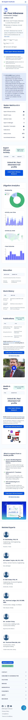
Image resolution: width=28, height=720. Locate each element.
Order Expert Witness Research (14, 51)
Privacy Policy (5, 711)
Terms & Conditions (7, 716)
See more (6, 36)
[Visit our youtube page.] (11, 706)
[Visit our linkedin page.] (8, 706)
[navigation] (25, 2)
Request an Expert (8, 662)
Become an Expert (8, 666)
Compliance (5, 714)
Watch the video (14, 356)
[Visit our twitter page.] (5, 706)
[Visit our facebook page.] (3, 706)
